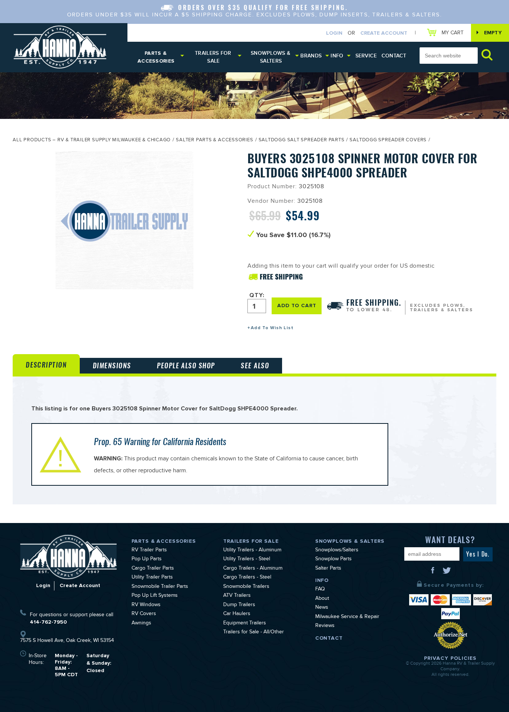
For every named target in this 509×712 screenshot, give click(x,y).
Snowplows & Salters (270, 57)
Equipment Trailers (244, 623)
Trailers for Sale (213, 57)
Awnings (141, 623)
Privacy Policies (450, 658)
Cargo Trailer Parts (153, 568)
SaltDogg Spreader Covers (388, 141)
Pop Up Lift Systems (155, 596)
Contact (394, 56)
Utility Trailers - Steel (246, 559)
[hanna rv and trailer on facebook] (433, 573)
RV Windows (146, 605)
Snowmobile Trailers (246, 587)
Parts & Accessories (155, 57)
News (321, 608)
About (322, 599)
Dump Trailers (239, 605)
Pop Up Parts (147, 559)
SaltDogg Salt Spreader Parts (302, 141)
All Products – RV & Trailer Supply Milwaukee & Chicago (92, 141)
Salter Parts (328, 568)
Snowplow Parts (333, 559)
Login (334, 33)
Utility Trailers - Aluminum (252, 550)
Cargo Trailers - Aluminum (252, 568)
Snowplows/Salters (336, 550)
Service (366, 56)
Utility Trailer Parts (152, 577)
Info (337, 56)
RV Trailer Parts (149, 550)
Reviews (325, 626)
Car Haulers (236, 614)
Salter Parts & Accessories (214, 141)
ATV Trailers (237, 596)
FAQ (320, 589)
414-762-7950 (48, 622)
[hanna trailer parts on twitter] (447, 573)
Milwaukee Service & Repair (347, 617)
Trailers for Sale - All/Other (253, 632)
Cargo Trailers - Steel (247, 577)
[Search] (487, 54)
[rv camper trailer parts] (68, 557)
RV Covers (144, 614)
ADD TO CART (296, 305)
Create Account (383, 33)
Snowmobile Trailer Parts (160, 587)
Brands (311, 56)
